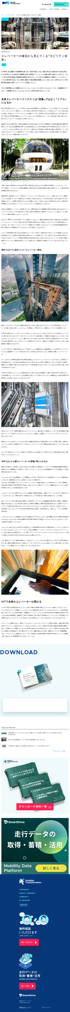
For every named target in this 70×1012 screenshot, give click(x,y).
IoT (4, 64)
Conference (24, 889)
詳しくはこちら (27, 942)
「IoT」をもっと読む (59, 751)
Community (64, 9)
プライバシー (46, 1007)
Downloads (59, 4)
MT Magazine (46, 4)
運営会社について (25, 1007)
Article (5, 19)
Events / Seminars (54, 9)
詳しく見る (25, 986)
